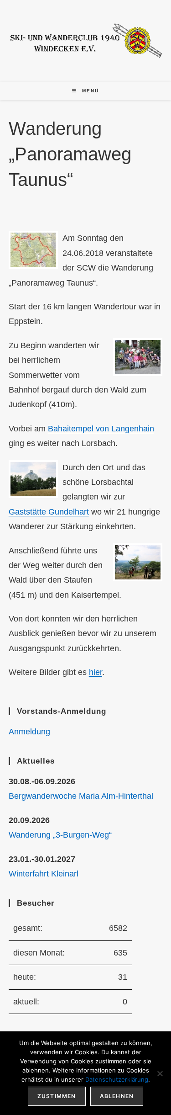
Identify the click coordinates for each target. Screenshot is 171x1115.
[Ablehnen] (159, 1073)
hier (95, 672)
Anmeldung (29, 731)
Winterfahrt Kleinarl (43, 873)
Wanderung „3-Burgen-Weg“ (60, 834)
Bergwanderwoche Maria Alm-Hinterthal (81, 796)
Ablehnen (117, 1096)
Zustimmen (56, 1096)
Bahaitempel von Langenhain (101, 428)
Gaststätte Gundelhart (49, 511)
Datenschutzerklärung (116, 1079)
